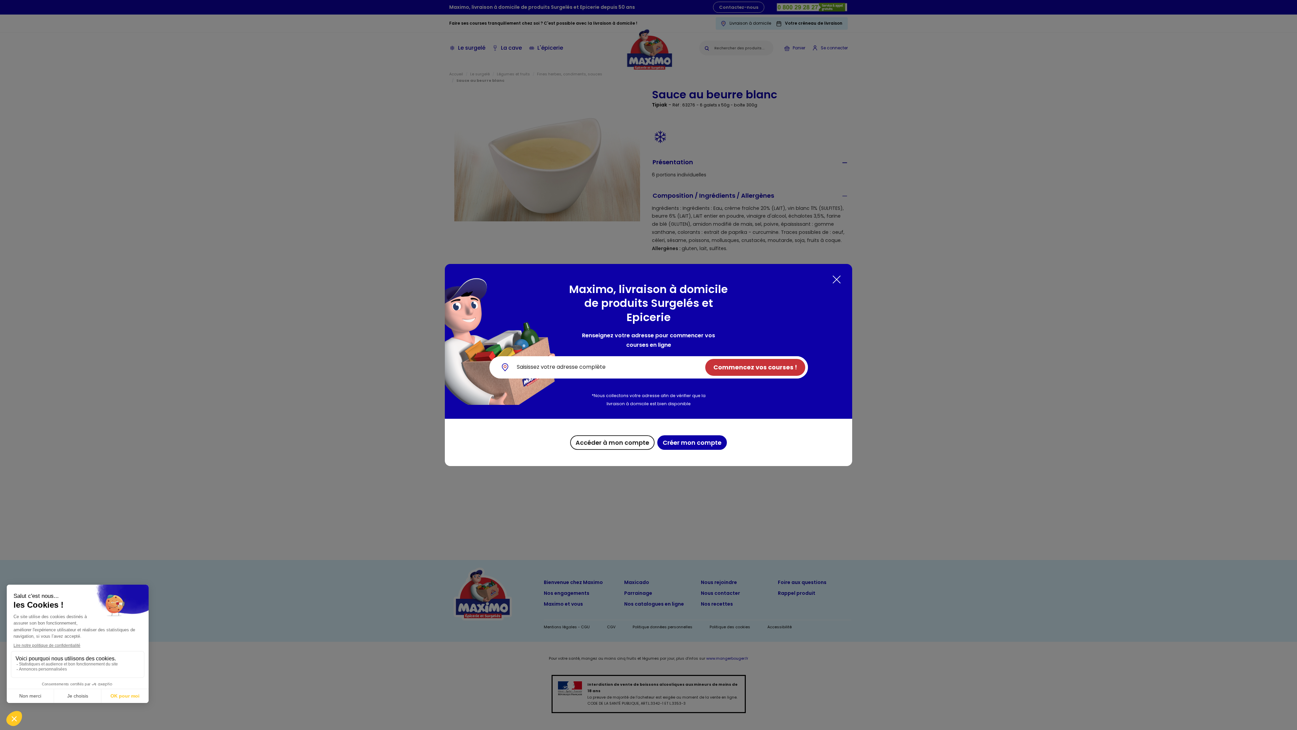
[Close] (836, 279)
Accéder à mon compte (612, 442)
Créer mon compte (692, 442)
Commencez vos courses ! (755, 367)
